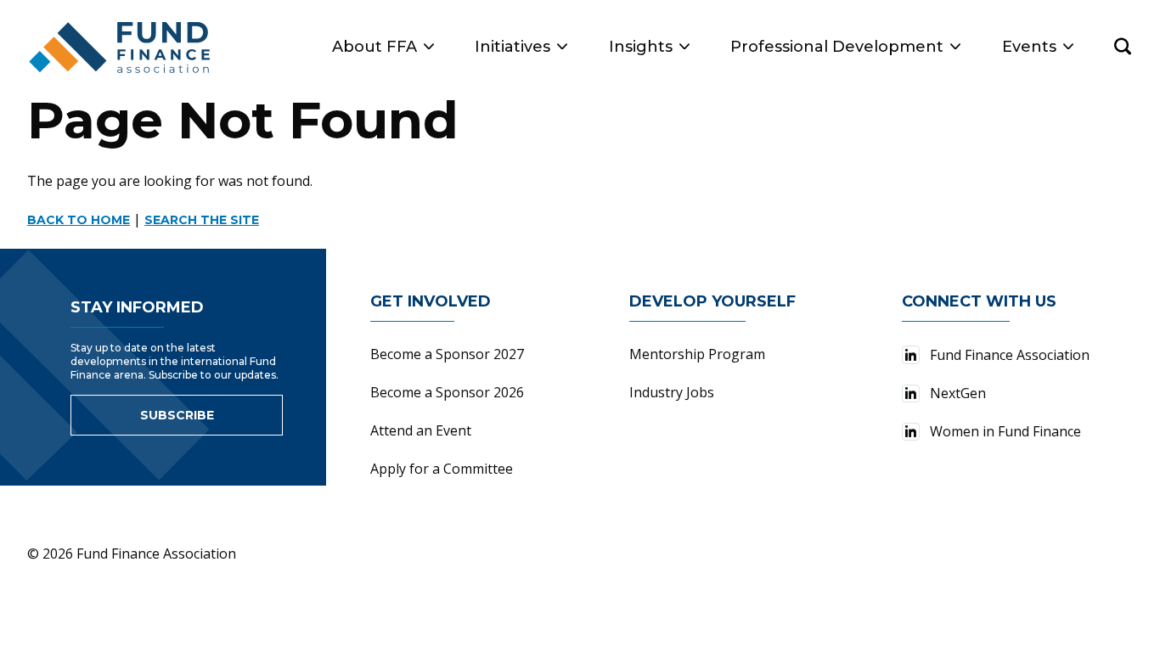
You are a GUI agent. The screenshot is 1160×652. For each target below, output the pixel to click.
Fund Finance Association (1010, 355)
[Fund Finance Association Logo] (120, 47)
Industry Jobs (671, 392)
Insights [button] (641, 46)
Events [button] (1029, 46)
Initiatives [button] (512, 46)
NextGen (958, 393)
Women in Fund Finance (1005, 431)
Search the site (201, 220)
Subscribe (177, 415)
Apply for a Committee (441, 468)
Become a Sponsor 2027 (447, 354)
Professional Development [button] (836, 46)
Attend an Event (420, 430)
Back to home (78, 220)
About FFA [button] (374, 46)
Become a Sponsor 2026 (447, 392)
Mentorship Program (697, 354)
